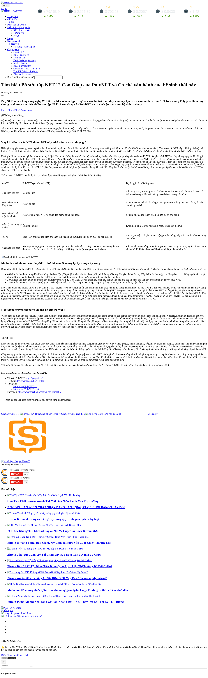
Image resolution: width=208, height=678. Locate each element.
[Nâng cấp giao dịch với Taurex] (17, 613)
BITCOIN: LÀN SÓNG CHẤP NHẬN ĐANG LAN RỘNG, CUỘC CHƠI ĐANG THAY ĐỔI (66, 507)
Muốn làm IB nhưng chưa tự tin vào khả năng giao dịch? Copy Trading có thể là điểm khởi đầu (67, 590)
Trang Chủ (12, 16)
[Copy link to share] (2, 95)
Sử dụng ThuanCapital (24, 46)
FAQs (16, 35)
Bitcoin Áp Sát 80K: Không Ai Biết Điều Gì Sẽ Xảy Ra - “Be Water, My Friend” (57, 578)
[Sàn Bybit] (7, 610)
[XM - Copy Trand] (11, 607)
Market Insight (20, 63)
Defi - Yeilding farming (24, 60)
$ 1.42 (194, 11)
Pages (10, 38)
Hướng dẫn (18, 33)
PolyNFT (6, 110)
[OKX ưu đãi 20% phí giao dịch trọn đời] (21, 616)
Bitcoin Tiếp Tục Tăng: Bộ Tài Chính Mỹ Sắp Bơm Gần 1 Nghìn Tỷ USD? (54, 554)
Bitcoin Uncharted (22, 66)
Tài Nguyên (13, 44)
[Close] (3, 662)
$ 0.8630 (168, 11)
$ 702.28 (112, 11)
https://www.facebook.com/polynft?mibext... (39, 392)
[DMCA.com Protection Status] (8, 658)
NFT (15, 110)
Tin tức (10, 22)
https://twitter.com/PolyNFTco (29, 381)
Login (4, 8)
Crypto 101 (18, 52)
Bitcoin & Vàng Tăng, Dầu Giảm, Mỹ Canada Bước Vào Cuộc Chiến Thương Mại (59, 542)
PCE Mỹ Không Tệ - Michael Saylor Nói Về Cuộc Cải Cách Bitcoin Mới (52, 531)
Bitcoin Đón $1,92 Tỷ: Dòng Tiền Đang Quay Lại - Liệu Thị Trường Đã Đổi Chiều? (59, 566)
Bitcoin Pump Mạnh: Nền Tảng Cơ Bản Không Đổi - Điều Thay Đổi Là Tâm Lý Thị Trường (65, 601)
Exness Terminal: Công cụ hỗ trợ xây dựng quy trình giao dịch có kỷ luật (53, 519)
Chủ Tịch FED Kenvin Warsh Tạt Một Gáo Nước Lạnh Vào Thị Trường (53, 501)
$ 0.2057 (140, 11)
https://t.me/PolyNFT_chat (26, 389)
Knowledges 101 (21, 55)
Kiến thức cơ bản (21, 30)
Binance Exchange (22, 74)
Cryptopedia (13, 49)
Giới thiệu (12, 19)
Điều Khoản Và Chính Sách (14, 655)
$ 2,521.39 (82, 11)
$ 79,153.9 (51, 11)
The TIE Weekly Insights (25, 71)
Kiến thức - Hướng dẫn (18, 27)
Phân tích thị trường (16, 24)
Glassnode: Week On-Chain (26, 68)
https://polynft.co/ (34, 378)
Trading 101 (19, 57)
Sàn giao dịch (13, 41)
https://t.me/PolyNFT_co (25, 386)
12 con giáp (25, 110)
